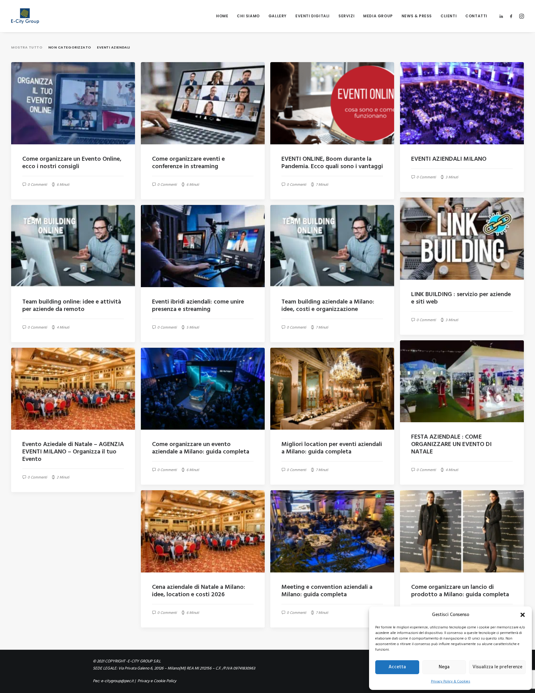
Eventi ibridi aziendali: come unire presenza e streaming (198, 305)
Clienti (449, 16)
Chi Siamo (248, 16)
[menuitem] (222, 16)
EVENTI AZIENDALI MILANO (448, 159)
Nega (444, 667)
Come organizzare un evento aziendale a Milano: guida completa (200, 448)
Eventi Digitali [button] (312, 16)
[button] (523, 615)
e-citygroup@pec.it (117, 681)
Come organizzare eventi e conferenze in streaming (188, 163)
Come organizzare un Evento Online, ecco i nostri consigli (71, 163)
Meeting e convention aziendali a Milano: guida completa (326, 591)
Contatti (476, 16)
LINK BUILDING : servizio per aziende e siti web (461, 298)
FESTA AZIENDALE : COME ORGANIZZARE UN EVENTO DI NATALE (451, 444)
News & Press (417, 16)
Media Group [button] (378, 16)
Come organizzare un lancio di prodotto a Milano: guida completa (460, 591)
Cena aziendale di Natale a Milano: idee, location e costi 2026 (198, 591)
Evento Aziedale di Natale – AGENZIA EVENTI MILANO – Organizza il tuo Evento (73, 452)
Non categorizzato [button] (69, 47)
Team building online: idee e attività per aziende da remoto (71, 305)
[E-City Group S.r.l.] (25, 16)
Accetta (397, 667)
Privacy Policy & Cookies (450, 681)
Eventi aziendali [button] (113, 47)
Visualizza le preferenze (497, 667)
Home (222, 16)
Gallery (277, 16)
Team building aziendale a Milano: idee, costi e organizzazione (327, 305)
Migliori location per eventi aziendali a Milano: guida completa (331, 448)
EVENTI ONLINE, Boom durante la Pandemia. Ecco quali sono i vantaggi (332, 163)
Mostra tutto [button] (27, 47)
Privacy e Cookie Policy (156, 681)
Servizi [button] (346, 16)
